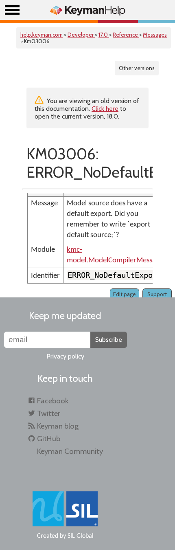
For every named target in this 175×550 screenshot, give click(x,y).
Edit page (124, 294)
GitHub (48, 438)
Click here (105, 108)
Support (157, 294)
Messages (155, 34)
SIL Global (81, 536)
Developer (81, 34)
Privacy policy (65, 356)
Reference (126, 34)
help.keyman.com (41, 34)
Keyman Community (70, 451)
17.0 (103, 34)
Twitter (48, 413)
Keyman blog (58, 426)
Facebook (52, 400)
